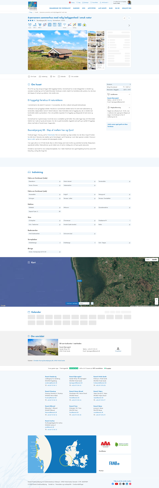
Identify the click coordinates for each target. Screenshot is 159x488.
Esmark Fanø (73, 406)
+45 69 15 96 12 (92, 349)
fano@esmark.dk (73, 412)
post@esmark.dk (49, 427)
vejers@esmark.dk (98, 398)
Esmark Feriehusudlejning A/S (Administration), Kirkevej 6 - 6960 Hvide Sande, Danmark (52, 482)
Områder (76, 8)
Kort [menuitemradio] (147, 259)
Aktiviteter (92, 8)
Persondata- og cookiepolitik (63, 484)
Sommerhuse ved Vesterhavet (59, 8)
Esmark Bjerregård (113, 98)
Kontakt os (51, 484)
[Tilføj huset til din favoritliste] (129, 18)
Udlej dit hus (126, 8)
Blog (111, 8)
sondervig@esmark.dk (51, 383)
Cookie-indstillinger (78, 484)
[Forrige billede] (31, 50)
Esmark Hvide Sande (100, 377)
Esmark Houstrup (50, 391)
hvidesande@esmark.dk (100, 383)
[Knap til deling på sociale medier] (125, 18)
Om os (117, 8)
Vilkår (157, 306)
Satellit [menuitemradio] (154, 259)
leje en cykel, (31, 139)
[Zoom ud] (156, 303)
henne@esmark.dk (74, 398)
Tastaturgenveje (134, 306)
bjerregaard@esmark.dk (93, 351)
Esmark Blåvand (50, 406)
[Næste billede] (129, 25)
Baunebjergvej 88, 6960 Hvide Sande (54, 361)
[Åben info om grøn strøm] (83, 25)
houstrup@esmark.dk (50, 398)
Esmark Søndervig (50, 377)
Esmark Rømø (98, 406)
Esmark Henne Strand (76, 391)
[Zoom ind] (156, 299)
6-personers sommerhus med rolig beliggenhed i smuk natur (53, 12)
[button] (79, 281)
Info (83, 8)
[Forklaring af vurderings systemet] (32, 20)
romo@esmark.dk (98, 412)
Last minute (102, 8)
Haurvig (49, 20)
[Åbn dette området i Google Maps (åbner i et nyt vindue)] (3, 306)
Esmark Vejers (98, 391)
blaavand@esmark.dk (51, 412)
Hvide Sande (51, 135)
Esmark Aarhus (49, 421)
